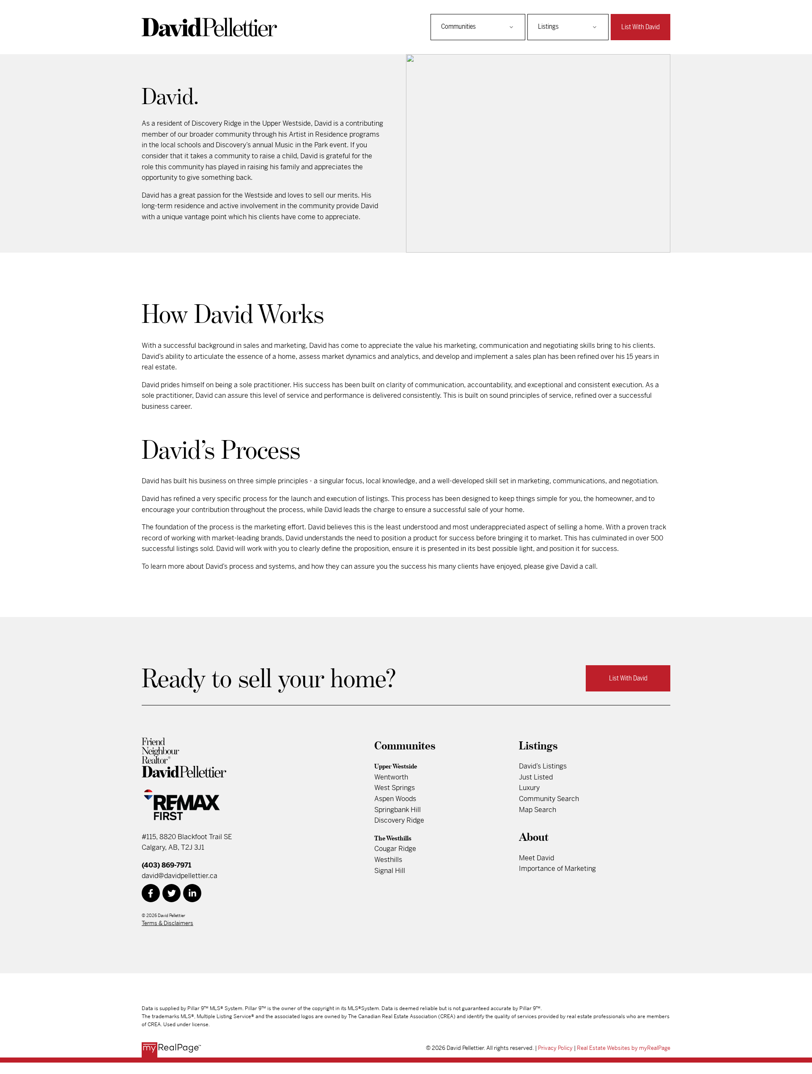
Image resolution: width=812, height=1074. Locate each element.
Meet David (536, 858)
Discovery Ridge (399, 820)
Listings (548, 26)
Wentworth (391, 777)
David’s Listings (543, 766)
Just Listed (536, 777)
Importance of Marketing (557, 868)
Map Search (537, 809)
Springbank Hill (397, 809)
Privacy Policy (555, 1048)
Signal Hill (389, 870)
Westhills (388, 859)
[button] (640, 27)
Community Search (549, 798)
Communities (458, 26)
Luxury (529, 787)
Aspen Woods (395, 798)
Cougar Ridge (395, 848)
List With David (640, 27)
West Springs (394, 787)
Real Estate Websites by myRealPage (623, 1048)
